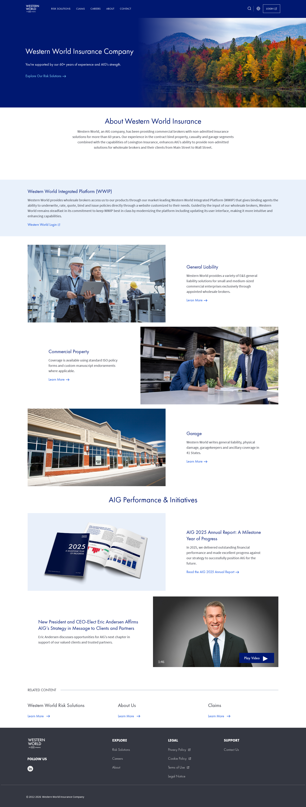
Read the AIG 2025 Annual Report (210, 572)
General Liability (202, 267)
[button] (215, 631)
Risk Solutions (60, 8)
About (110, 8)
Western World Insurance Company (80, 51)
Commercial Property (69, 351)
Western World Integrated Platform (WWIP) (70, 191)
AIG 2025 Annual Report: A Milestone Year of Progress (223, 535)
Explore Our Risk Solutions (43, 76)
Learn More (57, 379)
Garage (194, 433)
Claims (80, 8)
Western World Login (44, 224)
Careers (95, 8)
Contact (125, 8)
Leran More (194, 300)
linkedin (30, 769)
